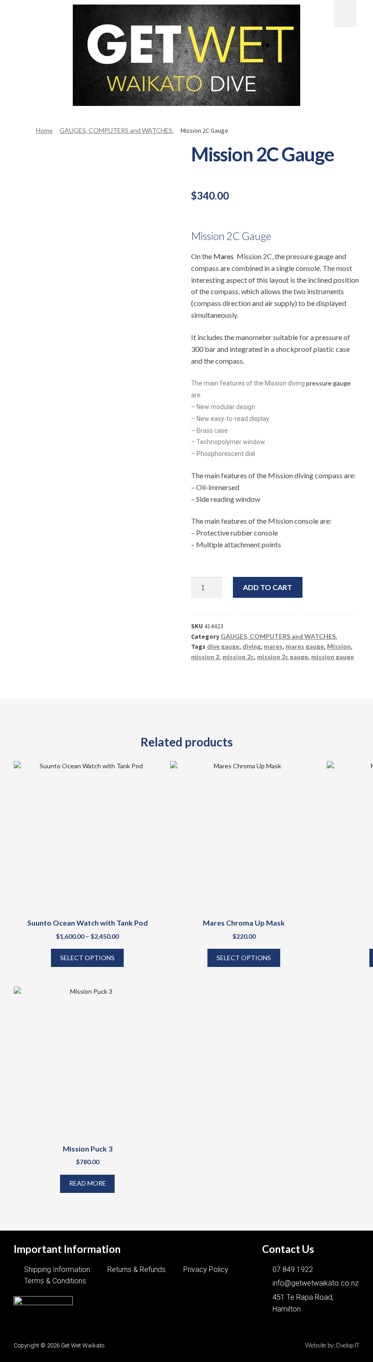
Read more (87, 1183)
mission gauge (332, 657)
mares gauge (305, 646)
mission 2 (205, 657)
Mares (224, 256)
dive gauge (223, 646)
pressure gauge (328, 383)
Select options (87, 957)
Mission (339, 646)
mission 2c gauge (282, 657)
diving (251, 646)
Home (44, 130)
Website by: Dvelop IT (332, 1345)
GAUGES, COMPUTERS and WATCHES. (117, 130)
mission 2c (238, 657)
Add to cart (267, 587)
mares (273, 646)
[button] (27, 12)
